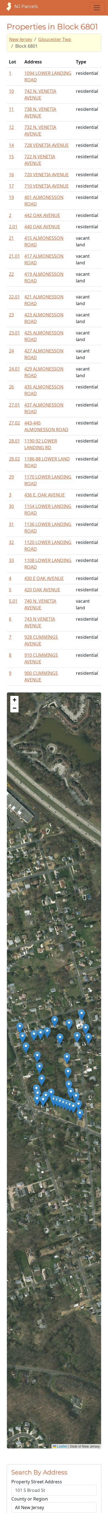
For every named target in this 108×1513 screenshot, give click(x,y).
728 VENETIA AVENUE (46, 145)
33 (11, 560)
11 (11, 109)
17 (11, 186)
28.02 (14, 459)
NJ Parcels (26, 6)
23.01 (14, 333)
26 (11, 387)
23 (11, 315)
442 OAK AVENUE (42, 215)
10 (11, 91)
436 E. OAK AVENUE (44, 495)
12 (11, 127)
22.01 (14, 297)
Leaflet (61, 1446)
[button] (19, 1028)
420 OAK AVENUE (42, 590)
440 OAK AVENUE (42, 227)
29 (11, 477)
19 (11, 197)
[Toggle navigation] (97, 7)
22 (11, 274)
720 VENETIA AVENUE (46, 175)
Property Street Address (36, 1482)
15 (11, 157)
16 (11, 175)
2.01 (13, 227)
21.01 (14, 256)
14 (11, 145)
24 (11, 351)
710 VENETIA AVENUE (46, 186)
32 (11, 542)
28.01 (14, 441)
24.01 (14, 369)
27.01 (14, 405)
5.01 (13, 601)
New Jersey (20, 39)
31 (11, 524)
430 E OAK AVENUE (44, 578)
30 (11, 506)
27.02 (14, 423)
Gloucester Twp (54, 39)
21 (11, 238)
